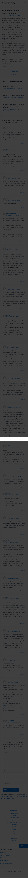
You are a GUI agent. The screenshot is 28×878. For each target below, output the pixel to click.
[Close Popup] (27, 438)
